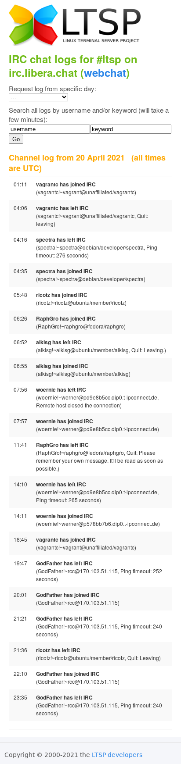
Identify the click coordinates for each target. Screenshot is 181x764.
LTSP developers (117, 754)
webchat (105, 72)
